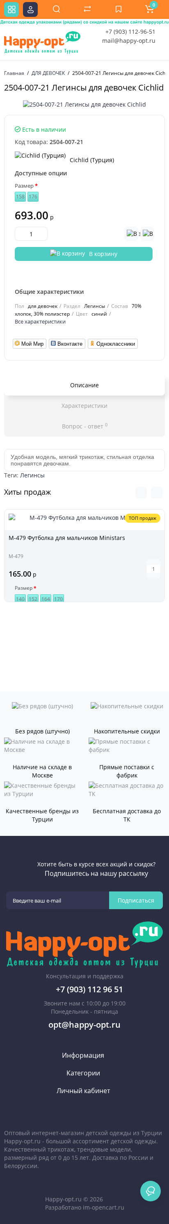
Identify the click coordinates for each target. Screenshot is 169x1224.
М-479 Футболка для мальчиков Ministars (67, 538)
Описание (84, 385)
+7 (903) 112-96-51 (130, 31)
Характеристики (84, 406)
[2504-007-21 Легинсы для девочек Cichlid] (84, 104)
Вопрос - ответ (84, 426)
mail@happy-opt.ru (128, 40)
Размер (24, 185)
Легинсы (32, 475)
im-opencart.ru (103, 1207)
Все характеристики (40, 321)
